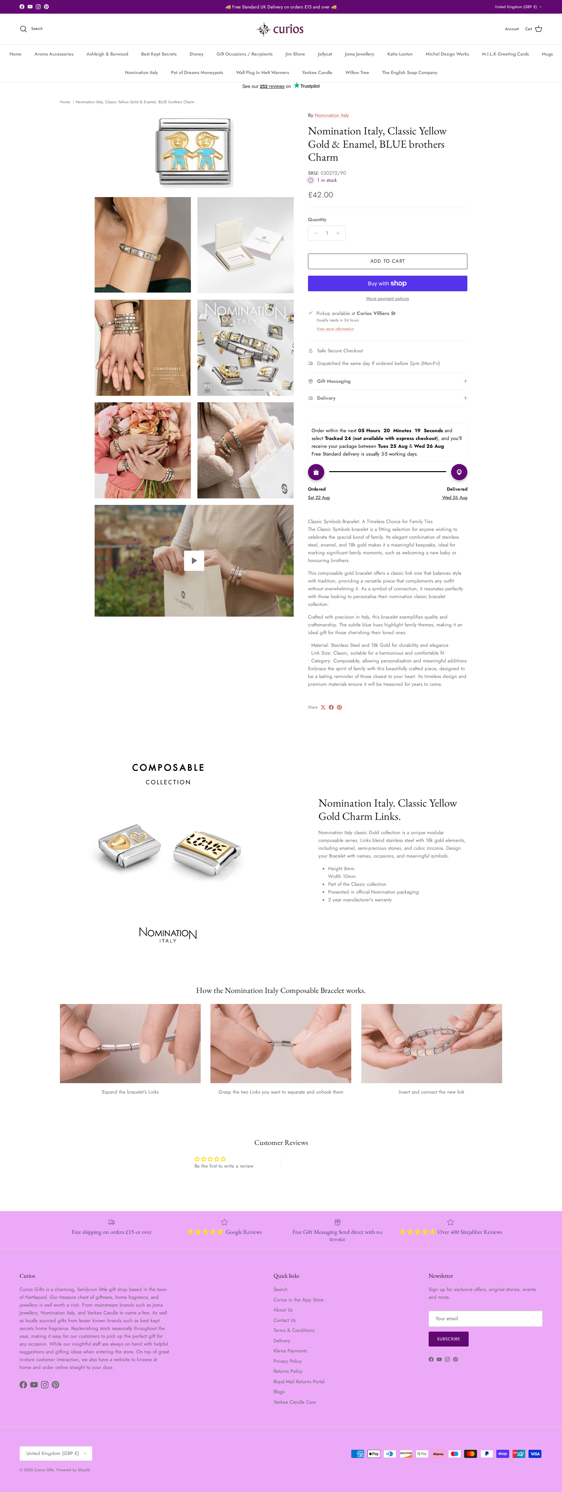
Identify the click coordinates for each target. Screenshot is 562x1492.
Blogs (279, 1391)
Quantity (317, 219)
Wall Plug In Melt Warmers (262, 72)
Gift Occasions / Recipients (245, 54)
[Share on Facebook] (331, 707)
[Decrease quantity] (314, 233)
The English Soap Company (409, 72)
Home (15, 54)
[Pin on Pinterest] (339, 707)
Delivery (282, 1340)
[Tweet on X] (323, 707)
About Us (283, 1309)
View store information (335, 329)
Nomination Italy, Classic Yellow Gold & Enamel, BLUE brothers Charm (135, 102)
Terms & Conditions (294, 1330)
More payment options (387, 298)
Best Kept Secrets (159, 54)
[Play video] (194, 561)
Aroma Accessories (54, 54)
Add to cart (387, 261)
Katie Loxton (400, 54)
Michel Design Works (447, 54)
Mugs (547, 54)
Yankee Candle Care (295, 1402)
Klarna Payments (290, 1350)
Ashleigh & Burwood (107, 54)
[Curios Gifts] (281, 29)
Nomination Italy (141, 72)
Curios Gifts (44, 1470)
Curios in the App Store (299, 1299)
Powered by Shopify (73, 1470)
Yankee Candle (317, 72)
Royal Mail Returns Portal (299, 1381)
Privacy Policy (288, 1361)
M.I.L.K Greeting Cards (505, 54)
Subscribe (448, 1339)
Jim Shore (295, 54)
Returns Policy (288, 1371)
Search (281, 1289)
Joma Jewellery (359, 54)
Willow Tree (357, 72)
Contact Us (285, 1320)
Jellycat (325, 54)
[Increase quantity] (339, 233)
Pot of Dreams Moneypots (197, 72)
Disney (197, 54)
